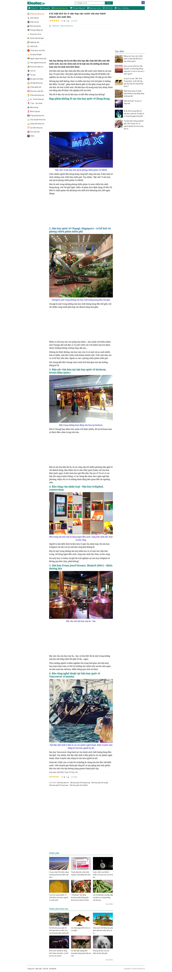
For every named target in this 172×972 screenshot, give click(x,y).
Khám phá (55, 26)
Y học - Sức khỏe (123, 8)
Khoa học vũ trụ (95, 8)
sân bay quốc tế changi (99, 782)
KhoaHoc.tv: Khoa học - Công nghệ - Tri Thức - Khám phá (38, 3)
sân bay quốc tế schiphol (79, 785)
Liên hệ (45, 969)
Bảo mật (38, 969)
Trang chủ (34, 8)
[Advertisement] (81, 43)
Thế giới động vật (78, 8)
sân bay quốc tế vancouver (58, 785)
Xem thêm (109, 904)
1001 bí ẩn (109, 8)
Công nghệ (46, 8)
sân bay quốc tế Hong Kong (80, 782)
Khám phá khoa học (61, 8)
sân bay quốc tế (63, 782)
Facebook (52, 969)
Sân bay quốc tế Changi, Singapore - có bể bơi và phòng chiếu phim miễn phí (80, 230)
